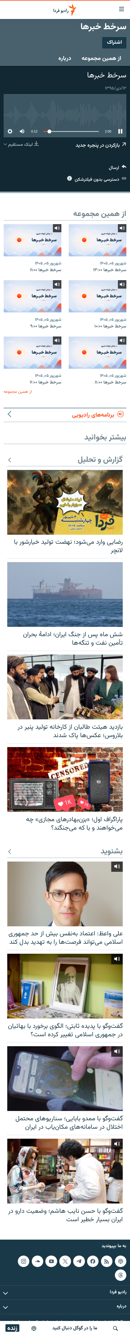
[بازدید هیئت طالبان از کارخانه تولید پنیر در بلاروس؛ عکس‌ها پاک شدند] (65, 687)
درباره (64, 58)
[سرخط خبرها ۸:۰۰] (97, 352)
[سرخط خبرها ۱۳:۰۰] (97, 240)
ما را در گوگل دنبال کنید (74, 1328)
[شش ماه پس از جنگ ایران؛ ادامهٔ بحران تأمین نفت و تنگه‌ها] (65, 594)
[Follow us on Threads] (120, 1275)
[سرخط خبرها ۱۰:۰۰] (97, 296)
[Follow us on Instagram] (23, 1261)
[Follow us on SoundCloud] (37, 1261)
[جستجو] (115, 1328)
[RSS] (106, 1261)
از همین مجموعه (101, 58)
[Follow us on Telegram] (79, 1261)
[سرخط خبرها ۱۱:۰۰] (32, 240)
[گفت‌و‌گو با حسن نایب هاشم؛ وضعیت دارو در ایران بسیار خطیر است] (65, 1171)
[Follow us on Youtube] (51, 1261)
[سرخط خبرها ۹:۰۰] (32, 296)
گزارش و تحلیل (100, 460)
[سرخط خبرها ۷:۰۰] (32, 352)
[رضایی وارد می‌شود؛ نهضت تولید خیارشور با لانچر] (65, 502)
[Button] (117, 169)
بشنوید (112, 851)
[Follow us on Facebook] (93, 1261)
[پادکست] (34, 1328)
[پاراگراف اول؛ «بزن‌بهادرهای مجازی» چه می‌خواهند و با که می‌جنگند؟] (65, 779)
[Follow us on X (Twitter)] (65, 1261)
